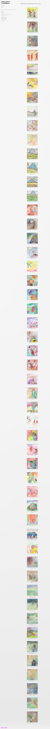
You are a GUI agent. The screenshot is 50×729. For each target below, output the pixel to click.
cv (1, 23)
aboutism (3, 5)
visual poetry (4, 19)
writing (2, 20)
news (2, 7)
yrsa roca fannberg (5, 2)
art (1, 10)
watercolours (4, 18)
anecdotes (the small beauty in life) (8, 9)
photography (3, 17)
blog (2, 6)
